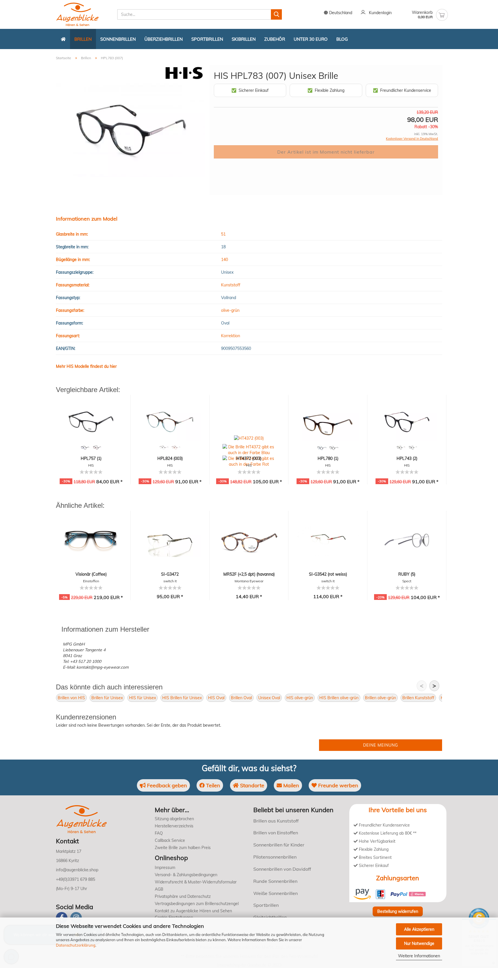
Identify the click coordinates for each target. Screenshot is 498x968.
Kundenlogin (379, 12)
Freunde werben (337, 785)
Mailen (290, 785)
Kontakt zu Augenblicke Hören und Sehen (193, 910)
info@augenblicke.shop (77, 869)
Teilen (212, 785)
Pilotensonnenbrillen (275, 857)
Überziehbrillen (163, 39)
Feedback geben (166, 785)
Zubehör (274, 39)
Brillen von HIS (71, 697)
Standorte (251, 785)
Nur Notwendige (419, 943)
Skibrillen (244, 39)
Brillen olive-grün (380, 697)
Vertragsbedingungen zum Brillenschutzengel (197, 903)
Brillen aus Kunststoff (276, 821)
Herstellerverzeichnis (174, 826)
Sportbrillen (207, 39)
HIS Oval (216, 697)
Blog (342, 39)
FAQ (159, 833)
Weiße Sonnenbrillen (275, 893)
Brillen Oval (241, 697)
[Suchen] (276, 14)
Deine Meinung (380, 745)
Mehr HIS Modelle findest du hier (86, 366)
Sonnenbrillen (118, 39)
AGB (159, 889)
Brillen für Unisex (107, 697)
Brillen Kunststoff (418, 697)
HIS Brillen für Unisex (182, 697)
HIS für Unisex (142, 697)
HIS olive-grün (299, 697)
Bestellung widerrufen (397, 911)
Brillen (83, 39)
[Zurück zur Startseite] (63, 39)
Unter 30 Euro (311, 39)
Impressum (165, 867)
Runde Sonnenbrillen (275, 881)
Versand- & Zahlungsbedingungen (186, 874)
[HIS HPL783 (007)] (130, 129)
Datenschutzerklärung (75, 945)
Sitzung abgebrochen (174, 818)
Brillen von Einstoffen (275, 832)
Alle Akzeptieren (419, 929)
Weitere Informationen (419, 955)
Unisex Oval (269, 697)
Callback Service (170, 840)
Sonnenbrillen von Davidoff (282, 869)
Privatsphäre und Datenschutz (183, 896)
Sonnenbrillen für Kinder (278, 845)
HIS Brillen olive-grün (339, 697)
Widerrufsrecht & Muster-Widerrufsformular (196, 882)
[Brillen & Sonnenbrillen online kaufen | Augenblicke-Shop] (84, 14)
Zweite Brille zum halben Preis (183, 847)
